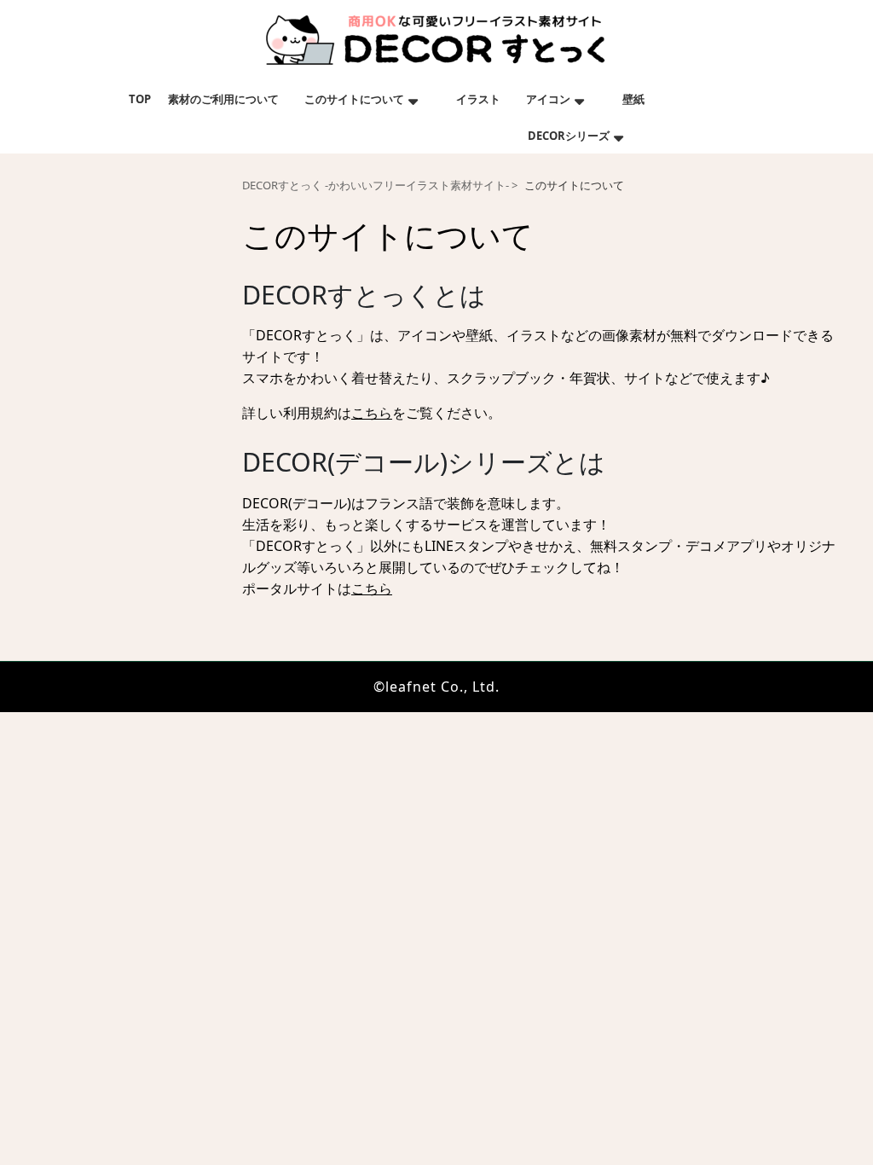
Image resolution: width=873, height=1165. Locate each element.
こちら (371, 412)
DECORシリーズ (569, 135)
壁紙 (633, 99)
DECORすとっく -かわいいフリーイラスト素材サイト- (375, 185)
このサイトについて (354, 99)
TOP (140, 99)
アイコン (548, 99)
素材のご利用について (223, 99)
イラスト (478, 99)
